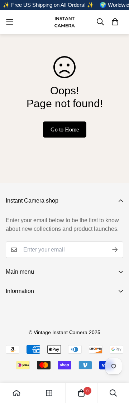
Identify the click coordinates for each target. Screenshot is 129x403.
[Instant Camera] (64, 22)
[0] (81, 393)
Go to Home (65, 129)
